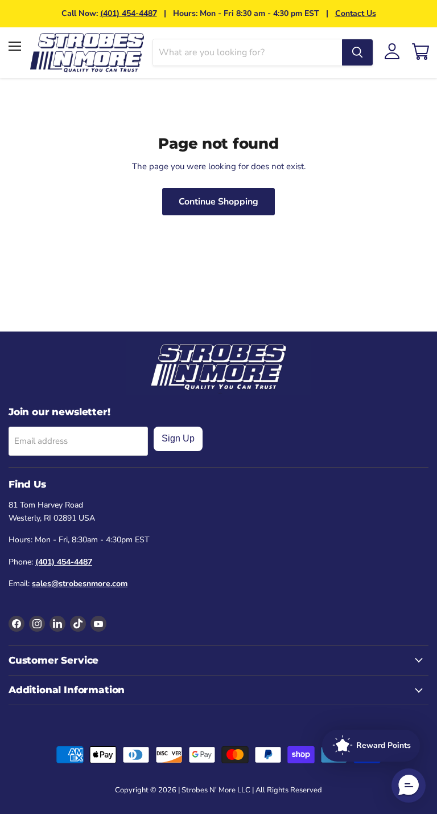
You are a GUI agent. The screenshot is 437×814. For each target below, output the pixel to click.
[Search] (357, 52)
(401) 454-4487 (128, 13)
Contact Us (355, 13)
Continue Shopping (218, 201)
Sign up (178, 438)
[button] (408, 785)
